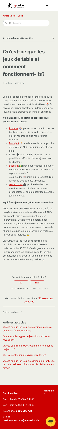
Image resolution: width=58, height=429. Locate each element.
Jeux (20, 15)
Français (49, 390)
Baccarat (14, 165)
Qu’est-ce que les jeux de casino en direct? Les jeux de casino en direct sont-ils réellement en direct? (29, 364)
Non (37, 283)
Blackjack (14, 143)
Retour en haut (11, 312)
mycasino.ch (9, 15)
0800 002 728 (24, 410)
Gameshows (16, 184)
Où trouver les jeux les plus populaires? (24, 355)
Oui (20, 283)
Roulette (13, 128)
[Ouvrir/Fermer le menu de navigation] (46, 5)
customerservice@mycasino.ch (21, 420)
